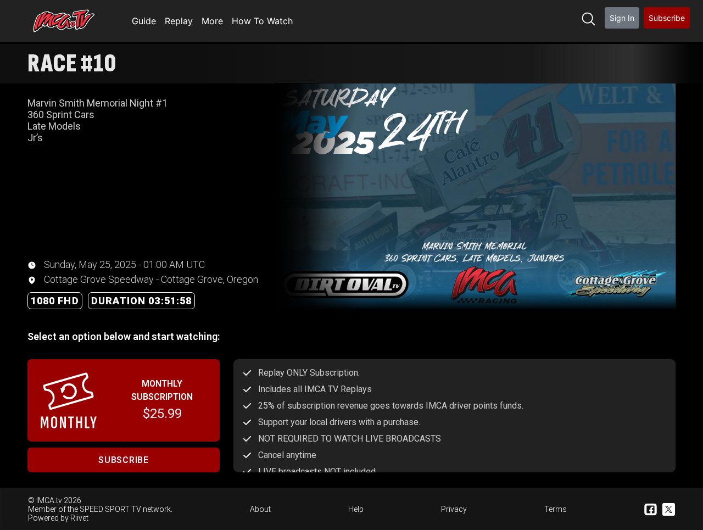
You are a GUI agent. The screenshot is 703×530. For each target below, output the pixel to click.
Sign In (622, 18)
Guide (144, 20)
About (260, 509)
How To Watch (262, 20)
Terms (555, 509)
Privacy (454, 509)
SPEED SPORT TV (110, 509)
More (212, 20)
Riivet (79, 518)
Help (356, 509)
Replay (179, 20)
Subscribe (667, 18)
